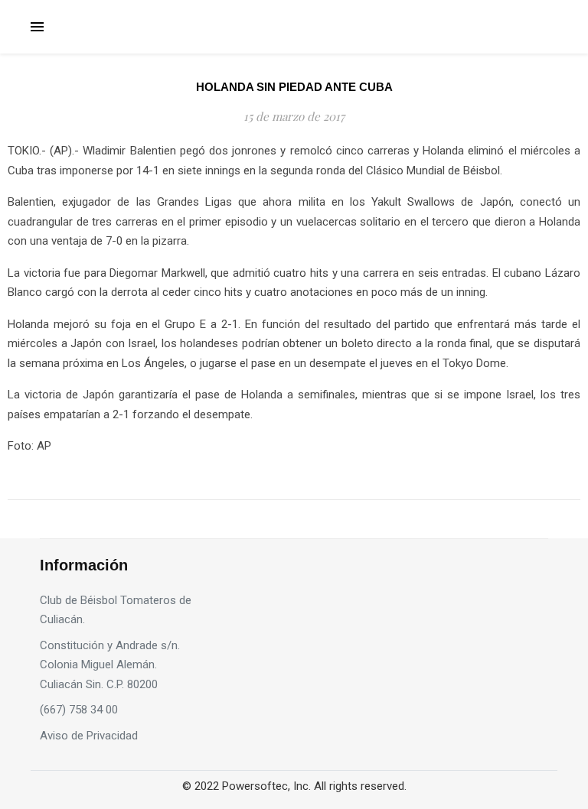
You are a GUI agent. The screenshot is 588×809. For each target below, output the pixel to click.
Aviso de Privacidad (89, 735)
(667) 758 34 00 (79, 709)
